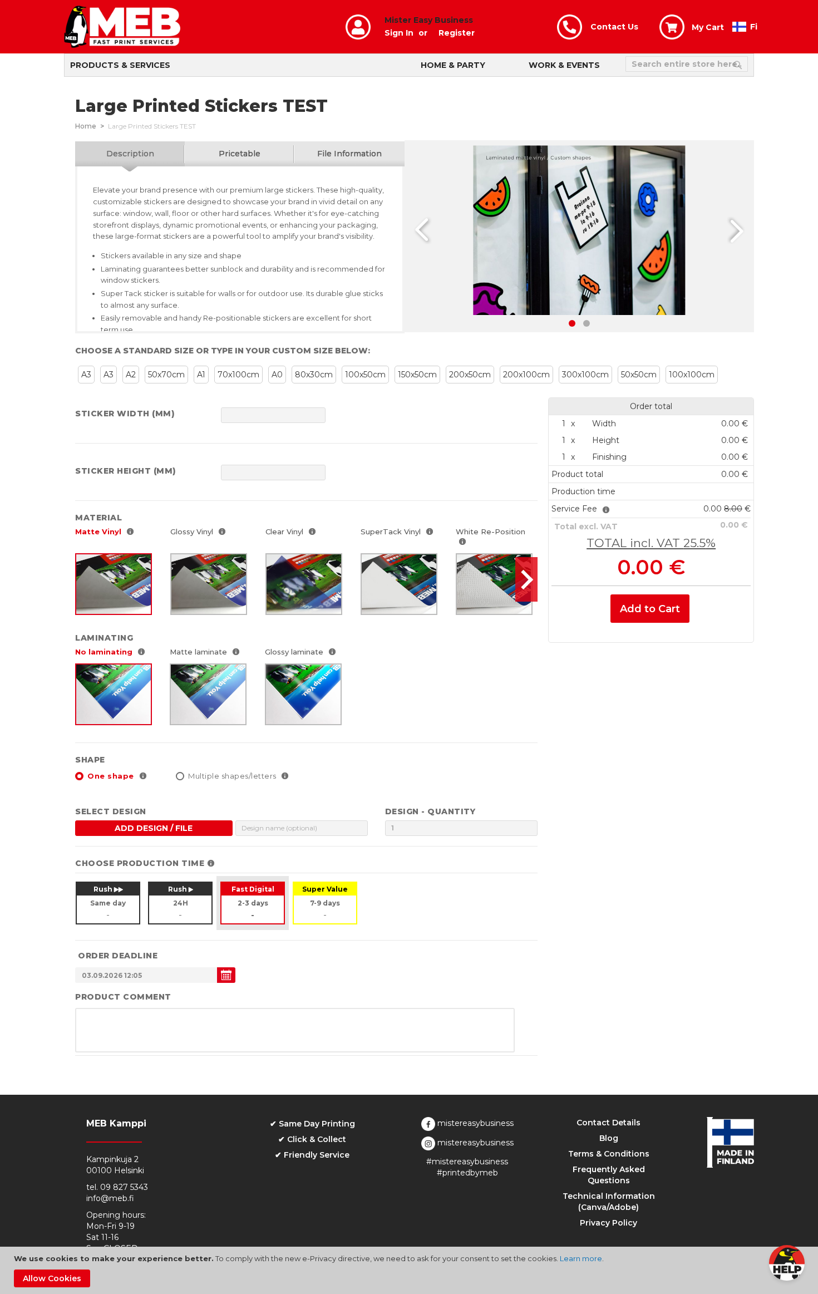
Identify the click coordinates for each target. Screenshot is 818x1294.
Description (130, 154)
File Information (349, 154)
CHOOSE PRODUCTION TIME (139, 863)
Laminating (104, 638)
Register (456, 33)
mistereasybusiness (474, 1123)
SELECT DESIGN (110, 811)
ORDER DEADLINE (117, 956)
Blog (608, 1138)
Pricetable (239, 154)
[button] (734, 230)
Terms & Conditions (608, 1154)
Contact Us (614, 27)
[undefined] (226, 975)
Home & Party (453, 65)
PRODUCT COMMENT (123, 997)
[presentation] (526, 579)
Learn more (581, 1258)
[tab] (130, 153)
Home (85, 126)
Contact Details (608, 1123)
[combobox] (686, 64)
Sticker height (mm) (125, 471)
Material (98, 518)
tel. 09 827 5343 (117, 1187)
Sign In (399, 33)
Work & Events (564, 65)
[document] (410, 1270)
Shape (90, 760)
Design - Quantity (430, 811)
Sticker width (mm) (125, 414)
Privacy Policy (608, 1223)
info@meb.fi (110, 1198)
